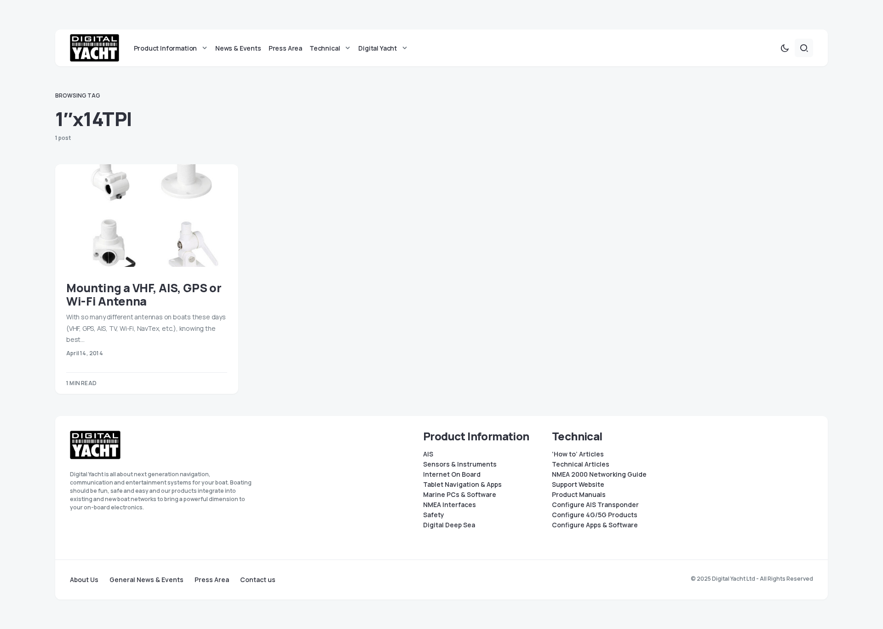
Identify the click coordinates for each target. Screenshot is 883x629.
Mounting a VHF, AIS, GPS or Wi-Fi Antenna (144, 294)
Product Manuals (579, 494)
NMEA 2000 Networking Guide (599, 474)
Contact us (257, 580)
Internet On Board (452, 474)
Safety (433, 515)
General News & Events (146, 580)
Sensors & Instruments (460, 464)
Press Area (212, 580)
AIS (428, 454)
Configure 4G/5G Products (594, 515)
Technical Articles (580, 464)
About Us (84, 580)
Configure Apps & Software (595, 525)
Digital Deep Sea (449, 525)
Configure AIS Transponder (595, 505)
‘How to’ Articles (578, 454)
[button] (784, 48)
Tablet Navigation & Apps (462, 484)
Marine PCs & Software (459, 494)
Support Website (578, 484)
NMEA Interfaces (449, 505)
